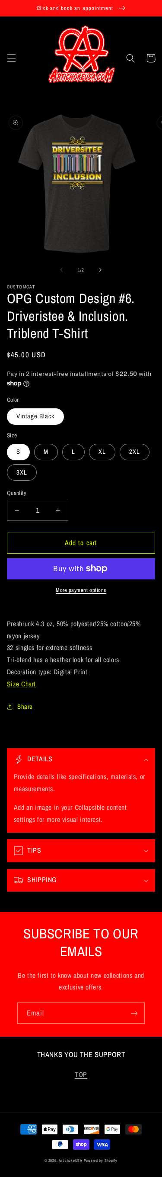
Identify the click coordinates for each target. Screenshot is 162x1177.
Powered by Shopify (101, 1160)
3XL (21, 472)
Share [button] (25, 706)
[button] (11, 58)
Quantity (16, 493)
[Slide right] (100, 270)
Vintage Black (35, 416)
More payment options (81, 590)
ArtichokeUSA (71, 1160)
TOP (81, 1074)
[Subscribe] (134, 1013)
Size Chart (21, 684)
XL (102, 451)
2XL (134, 451)
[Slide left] (61, 270)
